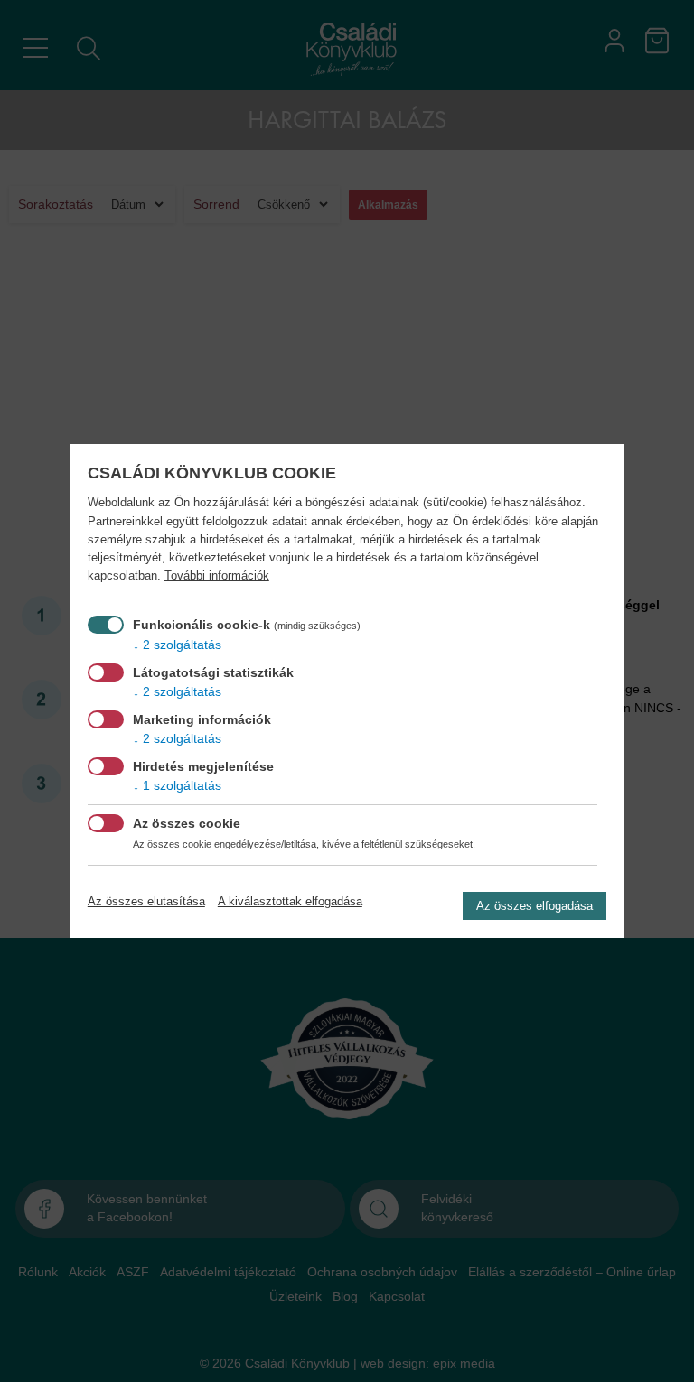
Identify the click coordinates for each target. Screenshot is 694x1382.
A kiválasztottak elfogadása (290, 901)
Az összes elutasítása (146, 901)
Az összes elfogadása (534, 906)
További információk (216, 576)
